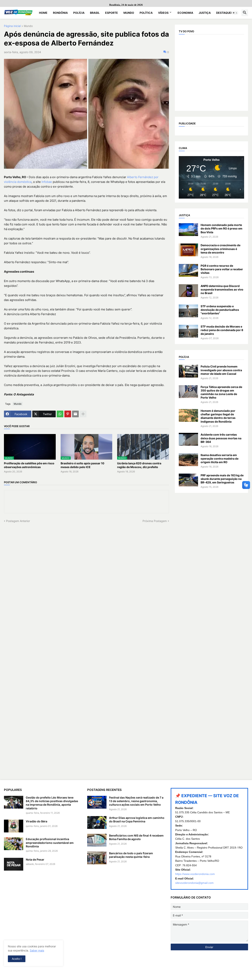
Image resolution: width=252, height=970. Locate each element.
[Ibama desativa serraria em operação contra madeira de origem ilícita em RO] (188, 459)
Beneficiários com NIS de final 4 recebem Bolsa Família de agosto (136, 837)
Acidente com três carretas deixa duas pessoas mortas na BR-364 (221, 438)
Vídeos (163, 12)
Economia (185, 12)
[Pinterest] (67, 414)
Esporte (111, 12)
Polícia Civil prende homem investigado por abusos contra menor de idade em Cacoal (221, 370)
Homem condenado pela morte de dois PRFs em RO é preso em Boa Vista (221, 228)
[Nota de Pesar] (13, 864)
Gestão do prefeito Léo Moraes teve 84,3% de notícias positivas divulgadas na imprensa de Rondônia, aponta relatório (52, 803)
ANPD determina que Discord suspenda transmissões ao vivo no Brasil (222, 289)
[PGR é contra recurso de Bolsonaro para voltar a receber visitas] (188, 270)
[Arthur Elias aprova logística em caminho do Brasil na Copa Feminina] (97, 822)
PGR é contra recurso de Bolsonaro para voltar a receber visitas (222, 269)
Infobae (47, 182)
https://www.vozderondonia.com (195, 874)
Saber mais (37, 950)
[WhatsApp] (60, 414)
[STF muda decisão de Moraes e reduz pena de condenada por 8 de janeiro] (188, 331)
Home (43, 12)
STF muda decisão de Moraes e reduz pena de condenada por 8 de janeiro (222, 330)
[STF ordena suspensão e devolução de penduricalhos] (188, 311)
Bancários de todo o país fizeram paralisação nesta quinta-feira (131, 855)
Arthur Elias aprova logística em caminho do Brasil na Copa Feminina (136, 819)
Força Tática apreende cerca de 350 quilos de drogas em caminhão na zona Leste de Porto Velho (221, 392)
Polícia (78, 12)
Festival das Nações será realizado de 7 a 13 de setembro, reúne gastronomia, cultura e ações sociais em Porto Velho (136, 801)
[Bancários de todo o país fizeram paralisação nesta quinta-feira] (97, 858)
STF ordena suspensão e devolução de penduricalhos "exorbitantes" (220, 310)
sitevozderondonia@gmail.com (194, 882)
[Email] (75, 414)
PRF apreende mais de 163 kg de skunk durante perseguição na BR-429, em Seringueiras (222, 479)
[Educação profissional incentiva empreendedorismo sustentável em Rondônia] (13, 843)
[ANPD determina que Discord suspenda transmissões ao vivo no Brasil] (188, 290)
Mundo (128, 12)
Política (146, 12)
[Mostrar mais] (83, 414)
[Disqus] (86, 572)
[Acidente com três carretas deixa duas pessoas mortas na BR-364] (188, 439)
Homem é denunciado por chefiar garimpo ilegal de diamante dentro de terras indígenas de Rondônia (218, 416)
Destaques (224, 12)
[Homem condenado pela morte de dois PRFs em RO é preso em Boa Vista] (188, 229)
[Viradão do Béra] (13, 826)
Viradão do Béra (36, 821)
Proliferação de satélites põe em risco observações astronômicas (29, 465)
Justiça (205, 12)
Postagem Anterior (18, 521)
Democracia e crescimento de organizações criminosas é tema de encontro (220, 248)
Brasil (95, 12)
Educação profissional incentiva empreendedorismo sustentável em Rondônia (50, 842)
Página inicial (12, 26)
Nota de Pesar (35, 859)
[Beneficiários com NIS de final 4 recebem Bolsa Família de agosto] (97, 840)
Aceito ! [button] (16, 958)
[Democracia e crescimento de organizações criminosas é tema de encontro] (188, 249)
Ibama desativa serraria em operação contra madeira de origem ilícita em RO (219, 458)
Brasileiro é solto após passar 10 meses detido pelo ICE (82, 465)
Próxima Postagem (155, 521)
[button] (235, 13)
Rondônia (60, 12)
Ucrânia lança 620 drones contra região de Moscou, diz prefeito (139, 465)
